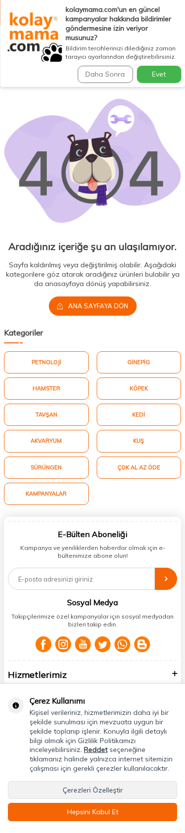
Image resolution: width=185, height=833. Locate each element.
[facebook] (43, 644)
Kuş (138, 440)
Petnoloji (46, 362)
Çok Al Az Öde (138, 467)
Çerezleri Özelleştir (93, 790)
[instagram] (63, 644)
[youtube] (83, 644)
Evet (159, 74)
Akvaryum (46, 440)
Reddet (96, 749)
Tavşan (46, 414)
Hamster (46, 388)
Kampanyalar (46, 493)
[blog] (142, 644)
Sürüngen (46, 467)
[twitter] (103, 644)
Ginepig (138, 362)
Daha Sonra (105, 74)
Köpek (139, 388)
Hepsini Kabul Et (92, 811)
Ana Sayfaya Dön (97, 306)
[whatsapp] (122, 644)
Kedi (138, 414)
